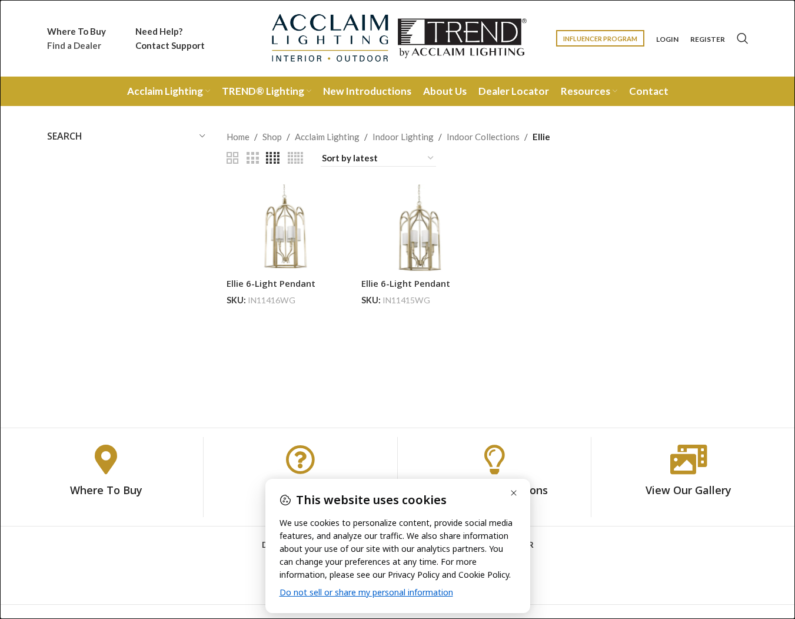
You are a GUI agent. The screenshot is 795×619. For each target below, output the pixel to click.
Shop (272, 136)
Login (667, 39)
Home (238, 136)
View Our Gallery (688, 490)
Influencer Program (600, 38)
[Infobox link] (76, 38)
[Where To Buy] (106, 459)
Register (707, 39)
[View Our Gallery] (688, 459)
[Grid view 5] (295, 158)
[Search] (742, 38)
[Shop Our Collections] (494, 459)
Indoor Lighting (403, 136)
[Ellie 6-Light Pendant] (285, 228)
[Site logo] (397, 37)
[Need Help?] (300, 459)
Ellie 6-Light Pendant (271, 283)
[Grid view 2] (232, 158)
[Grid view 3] (252, 158)
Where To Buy (106, 490)
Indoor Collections (483, 136)
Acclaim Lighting (327, 136)
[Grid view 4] (273, 158)
